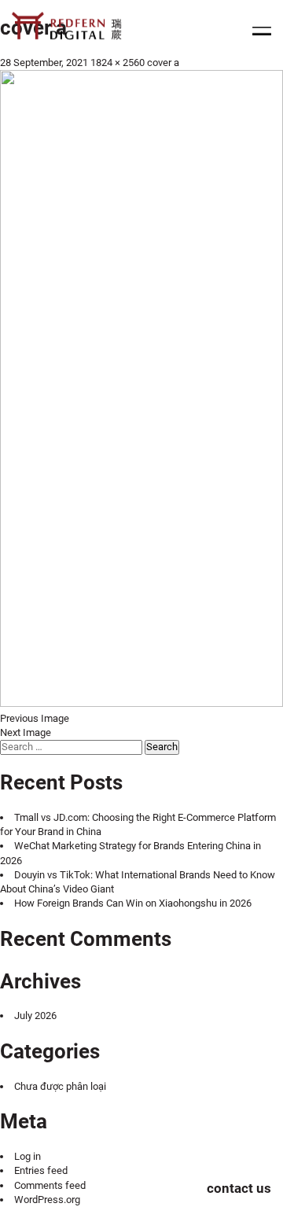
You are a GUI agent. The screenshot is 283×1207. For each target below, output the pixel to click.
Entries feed (41, 1170)
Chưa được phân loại (60, 1086)
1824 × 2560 (117, 62)
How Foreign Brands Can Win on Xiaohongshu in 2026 (133, 903)
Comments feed (50, 1185)
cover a (163, 62)
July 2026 (35, 1015)
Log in (27, 1156)
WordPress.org (47, 1199)
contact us (239, 1188)
